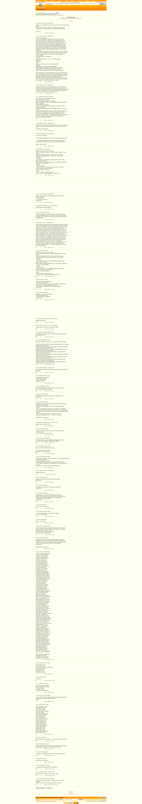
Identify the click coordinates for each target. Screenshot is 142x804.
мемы (55, 797)
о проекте (46, 801)
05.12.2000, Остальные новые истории (43, 456)
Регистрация (104, 2)
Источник (53, 784)
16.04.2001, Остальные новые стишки (43, 662)
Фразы (59, 0)
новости (54, 801)
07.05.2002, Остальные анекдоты (42, 250)
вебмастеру (51, 801)
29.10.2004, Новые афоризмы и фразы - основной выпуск (47, 325)
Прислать (86, 0)
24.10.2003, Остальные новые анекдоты (43, 511)
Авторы (79, 0)
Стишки (66, 0)
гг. (68, 18)
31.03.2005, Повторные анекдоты (42, 279)
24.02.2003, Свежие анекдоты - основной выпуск (45, 123)
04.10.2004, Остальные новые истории (43, 695)
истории (46, 797)
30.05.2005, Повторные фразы (41, 758)
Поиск (93, 0)
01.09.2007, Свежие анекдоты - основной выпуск (45, 470)
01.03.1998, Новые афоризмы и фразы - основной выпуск (47, 318)
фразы (58, 797)
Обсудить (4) (47, 474)
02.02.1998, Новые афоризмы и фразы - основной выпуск (47, 205)
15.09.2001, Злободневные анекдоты (43, 765)
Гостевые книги (77, 2)
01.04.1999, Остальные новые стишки (43, 375)
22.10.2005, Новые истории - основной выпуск (44, 23)
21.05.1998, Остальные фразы (41, 504)
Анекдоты (39, 0)
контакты (43, 801)
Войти (101, 2)
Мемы (52, 0)
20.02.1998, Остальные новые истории (43, 438)
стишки (61, 797)
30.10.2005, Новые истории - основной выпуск (44, 222)
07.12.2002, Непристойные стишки (42, 683)
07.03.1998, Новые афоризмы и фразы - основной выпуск (47, 422)
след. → (71, 21)
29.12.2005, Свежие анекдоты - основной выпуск (45, 367)
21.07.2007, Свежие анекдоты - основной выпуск (45, 778)
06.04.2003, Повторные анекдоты (42, 537)
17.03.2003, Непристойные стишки (42, 704)
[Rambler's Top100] (65, 803)
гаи (36, 118)
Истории (45, 0)
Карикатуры (73, 0)
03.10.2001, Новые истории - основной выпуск (44, 36)
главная (37, 797)
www (53, 93)
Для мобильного (63, 2)
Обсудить (45, 93)
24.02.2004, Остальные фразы (41, 737)
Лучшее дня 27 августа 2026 (40, 2)
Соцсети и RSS (72, 2)
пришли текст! (103, 797)
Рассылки (68, 2)
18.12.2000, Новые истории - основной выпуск (44, 96)
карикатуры (51, 797)
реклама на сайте (38, 801)
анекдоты (42, 797)
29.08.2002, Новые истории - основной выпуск (44, 133)
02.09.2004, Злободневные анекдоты (43, 212)
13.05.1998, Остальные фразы (41, 519)
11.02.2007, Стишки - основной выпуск (43, 551)
